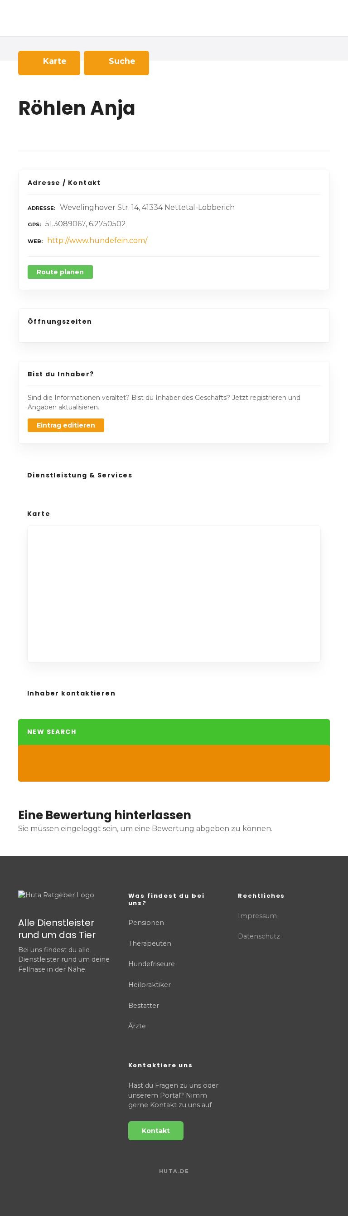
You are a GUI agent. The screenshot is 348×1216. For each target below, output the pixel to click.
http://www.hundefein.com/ (97, 240)
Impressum (257, 916)
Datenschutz (259, 936)
